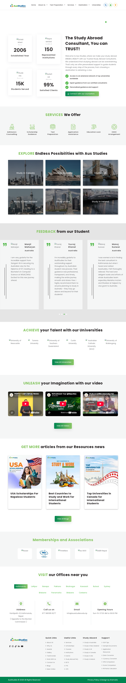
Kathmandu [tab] (21, 586)
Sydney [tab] (107, 586)
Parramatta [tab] (56, 593)
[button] (59, 314)
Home (33, 5)
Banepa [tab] (45, 586)
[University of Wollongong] (92, 345)
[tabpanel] (63, 17)
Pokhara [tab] (57, 586)
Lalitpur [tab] (34, 586)
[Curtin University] (53, 345)
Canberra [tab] (83, 593)
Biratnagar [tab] (70, 586)
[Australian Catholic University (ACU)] (73, 345)
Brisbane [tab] (42, 593)
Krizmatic (114, 680)
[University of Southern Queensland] (34, 345)
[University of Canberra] (111, 345)
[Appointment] (111, 5)
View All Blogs (63, 519)
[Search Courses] (106, 5)
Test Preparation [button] (56, 5)
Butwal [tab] (96, 586)
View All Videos (63, 426)
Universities (96, 5)
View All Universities (63, 362)
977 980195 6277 (49, 613)
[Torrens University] (15, 345)
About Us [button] (42, 5)
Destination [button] (83, 5)
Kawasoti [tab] (84, 586)
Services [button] (71, 5)
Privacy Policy (93, 680)
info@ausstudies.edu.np (77, 613)
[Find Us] (115, 5)
